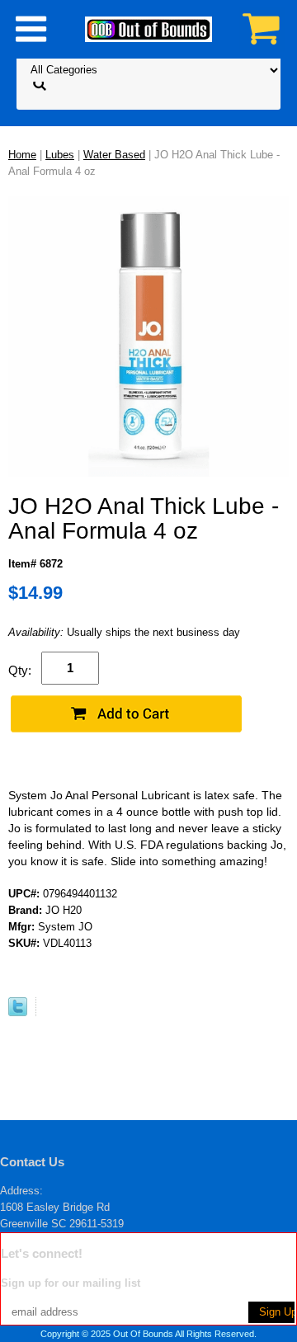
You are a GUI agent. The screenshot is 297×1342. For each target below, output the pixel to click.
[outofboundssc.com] (148, 28)
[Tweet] (17, 1012)
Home (22, 154)
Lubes (59, 154)
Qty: (19, 670)
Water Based (114, 154)
